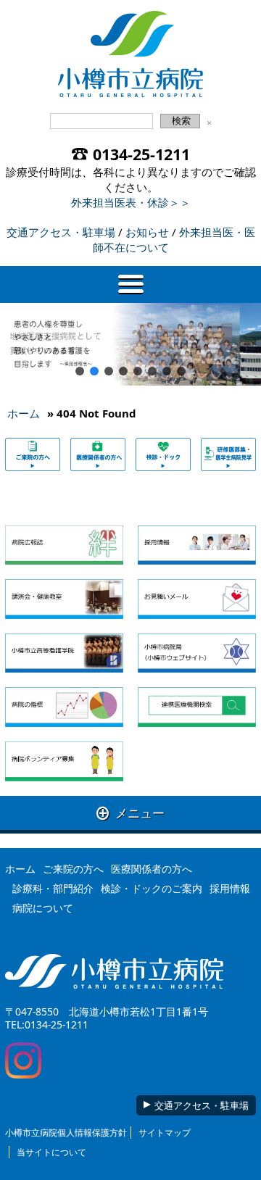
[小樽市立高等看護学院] (64, 653)
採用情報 (230, 888)
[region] (130, 344)
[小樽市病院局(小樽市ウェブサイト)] (196, 653)
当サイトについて (51, 1152)
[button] (79, 371)
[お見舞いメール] (196, 599)
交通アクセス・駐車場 (61, 232)
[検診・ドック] (163, 454)
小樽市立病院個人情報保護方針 (66, 1132)
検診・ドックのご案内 (151, 888)
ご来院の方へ (73, 869)
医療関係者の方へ (151, 869)
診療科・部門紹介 (53, 888)
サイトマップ (164, 1132)
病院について (42, 908)
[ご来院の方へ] (32, 454)
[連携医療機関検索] (196, 707)
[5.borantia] (64, 761)
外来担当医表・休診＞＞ (131, 202)
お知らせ (147, 232)
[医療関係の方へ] (97, 454)
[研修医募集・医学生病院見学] (228, 454)
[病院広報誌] (64, 545)
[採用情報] (196, 545)
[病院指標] (64, 707)
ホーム (23, 413)
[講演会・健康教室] (64, 599)
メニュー (130, 813)
